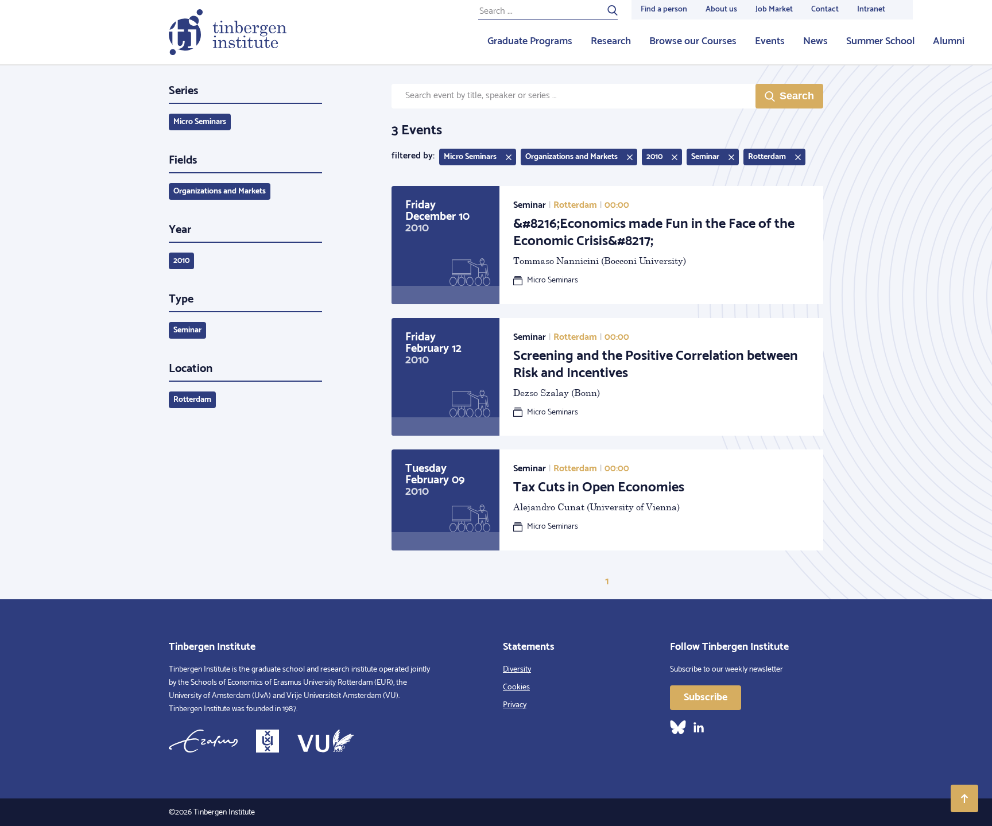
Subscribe (705, 697)
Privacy (514, 705)
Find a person (664, 9)
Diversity (517, 669)
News (815, 41)
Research (611, 41)
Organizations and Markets (219, 191)
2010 (181, 260)
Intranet (871, 9)
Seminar (187, 330)
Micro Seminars (199, 122)
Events (770, 41)
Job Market (774, 9)
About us (721, 9)
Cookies (516, 687)
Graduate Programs (529, 41)
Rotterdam (192, 399)
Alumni (948, 41)
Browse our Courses (693, 41)
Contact (825, 9)
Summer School (880, 41)
